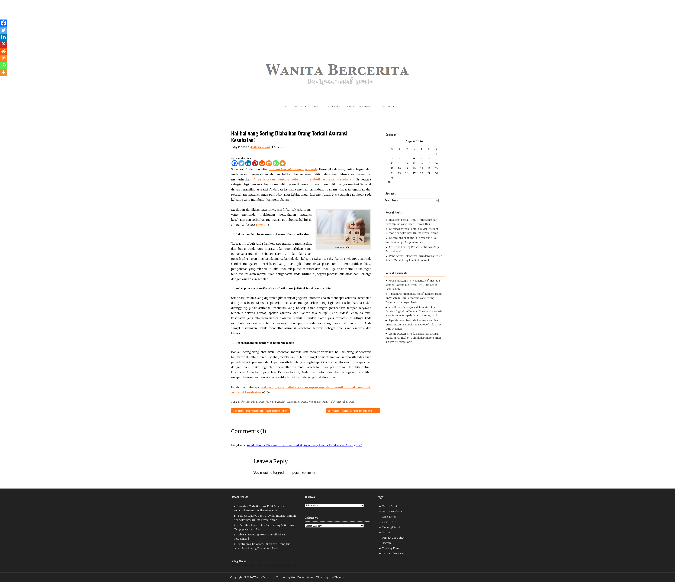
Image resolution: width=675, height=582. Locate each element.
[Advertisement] (106, 24)
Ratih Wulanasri (260, 147)
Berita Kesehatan (392, 511)
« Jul (388, 181)
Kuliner (387, 532)
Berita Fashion (391, 506)
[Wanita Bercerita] (337, 88)
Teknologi (386, 106)
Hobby (316, 106)
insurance (302, 401)
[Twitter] (241, 163)
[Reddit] (262, 163)
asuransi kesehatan (266, 401)
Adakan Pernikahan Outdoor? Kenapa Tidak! (415, 293)
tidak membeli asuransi (342, 401)
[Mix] (269, 163)
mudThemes (336, 577)
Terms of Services (393, 553)
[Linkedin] (248, 163)
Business (333, 106)
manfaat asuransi (319, 401)
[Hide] (1, 79)
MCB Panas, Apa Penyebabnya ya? (409, 280)
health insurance (287, 401)
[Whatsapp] (276, 163)
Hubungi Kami (391, 527)
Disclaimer (389, 516)
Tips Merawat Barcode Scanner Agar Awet (414, 320)
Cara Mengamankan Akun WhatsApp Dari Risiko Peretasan (352, 410)
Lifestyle (299, 106)
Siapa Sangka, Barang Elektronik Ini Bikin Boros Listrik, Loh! (412, 285)
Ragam (386, 543)
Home (284, 106)
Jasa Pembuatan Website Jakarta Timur (409, 353)
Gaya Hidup (389, 522)
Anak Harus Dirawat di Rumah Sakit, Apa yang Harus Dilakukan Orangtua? (304, 445)
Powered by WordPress (290, 577)
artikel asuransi (246, 401)
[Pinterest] (255, 163)
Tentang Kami (391, 548)
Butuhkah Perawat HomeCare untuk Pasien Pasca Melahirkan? (261, 410)
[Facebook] (235, 163)
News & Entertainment (359, 106)
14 (421, 163)
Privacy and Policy (393, 537)
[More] (282, 163)
